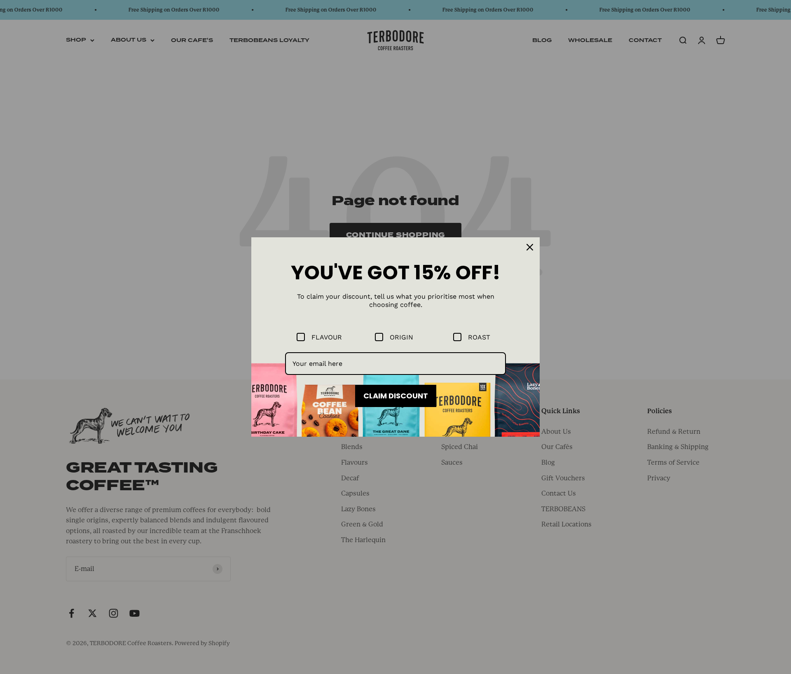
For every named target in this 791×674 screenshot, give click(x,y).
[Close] (530, 247)
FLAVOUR (326, 337)
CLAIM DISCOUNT (395, 396)
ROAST (479, 337)
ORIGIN (401, 337)
